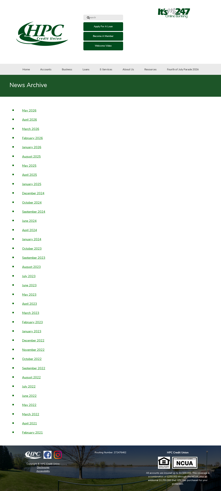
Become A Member (103, 36)
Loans (86, 69)
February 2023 (32, 322)
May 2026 (29, 110)
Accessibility (43, 471)
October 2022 (32, 359)
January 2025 (31, 184)
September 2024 (33, 212)
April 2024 (29, 230)
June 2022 (29, 396)
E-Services (106, 69)
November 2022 (33, 350)
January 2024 (31, 239)
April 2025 (29, 175)
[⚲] (125, 17)
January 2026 (31, 147)
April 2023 (29, 304)
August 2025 (31, 156)
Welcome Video (103, 46)
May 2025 (29, 166)
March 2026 (30, 129)
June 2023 (29, 285)
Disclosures (43, 467)
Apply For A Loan (103, 26)
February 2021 (32, 432)
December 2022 (33, 340)
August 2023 (31, 267)
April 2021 (29, 423)
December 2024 (33, 193)
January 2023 (31, 331)
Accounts (45, 69)
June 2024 (29, 221)
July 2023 (29, 276)
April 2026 (29, 120)
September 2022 (33, 368)
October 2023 (32, 248)
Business (67, 69)
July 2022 (29, 386)
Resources (150, 69)
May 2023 (29, 295)
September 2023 (33, 258)
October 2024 (32, 202)
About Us (128, 69)
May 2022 (29, 405)
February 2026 (32, 138)
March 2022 (30, 414)
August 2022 (31, 377)
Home (26, 69)
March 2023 (30, 313)
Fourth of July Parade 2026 (183, 69)
